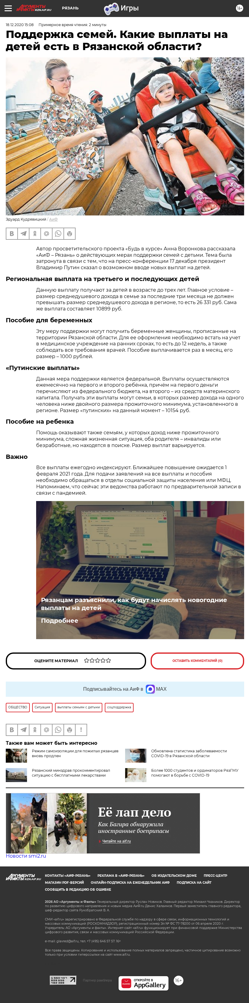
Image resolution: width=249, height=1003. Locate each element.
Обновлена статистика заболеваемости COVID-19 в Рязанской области (189, 753)
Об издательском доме (174, 876)
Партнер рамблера (97, 980)
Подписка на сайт (194, 883)
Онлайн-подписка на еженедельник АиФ (130, 883)
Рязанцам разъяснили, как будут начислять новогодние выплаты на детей (134, 604)
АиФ (53, 219)
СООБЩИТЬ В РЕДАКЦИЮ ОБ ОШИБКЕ (78, 890)
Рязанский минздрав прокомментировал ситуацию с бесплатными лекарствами (71, 773)
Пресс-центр (215, 876)
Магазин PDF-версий (64, 883)
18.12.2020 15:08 (20, 24)
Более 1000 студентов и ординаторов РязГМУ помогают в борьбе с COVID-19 (194, 773)
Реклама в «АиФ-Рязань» (121, 876)
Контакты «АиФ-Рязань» (67, 876)
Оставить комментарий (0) (197, 661)
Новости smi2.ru (26, 856)
